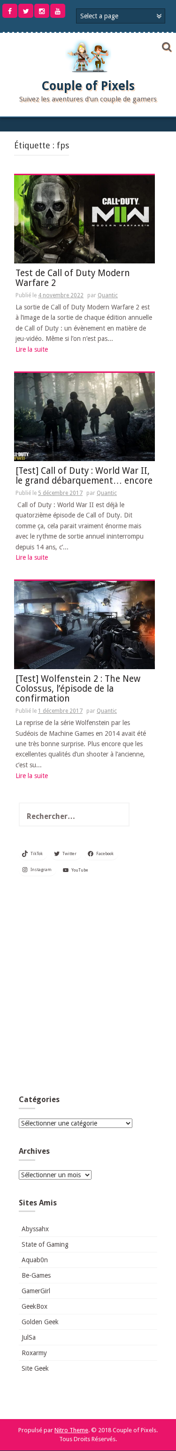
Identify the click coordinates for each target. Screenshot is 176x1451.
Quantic (108, 295)
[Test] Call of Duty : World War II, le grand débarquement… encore (84, 476)
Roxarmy (34, 1353)
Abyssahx (35, 1229)
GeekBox (34, 1306)
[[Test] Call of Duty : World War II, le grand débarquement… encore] (84, 416)
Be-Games (36, 1275)
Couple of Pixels (88, 86)
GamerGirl (36, 1291)
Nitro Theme (71, 1430)
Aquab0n (35, 1260)
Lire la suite (31, 349)
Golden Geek (40, 1322)
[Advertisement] (88, 988)
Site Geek (35, 1368)
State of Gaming (45, 1244)
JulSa (29, 1337)
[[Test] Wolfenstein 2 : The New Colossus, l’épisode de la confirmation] (84, 624)
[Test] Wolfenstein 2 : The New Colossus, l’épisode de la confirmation (77, 689)
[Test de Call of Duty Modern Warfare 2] (84, 219)
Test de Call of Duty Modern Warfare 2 (72, 278)
